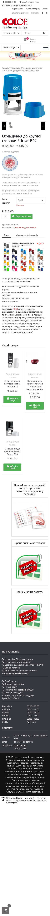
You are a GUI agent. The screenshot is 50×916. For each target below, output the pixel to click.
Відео (45, 8)
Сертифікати (17, 8)
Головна (5, 68)
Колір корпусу (6, 201)
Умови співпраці (33, 8)
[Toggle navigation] (46, 47)
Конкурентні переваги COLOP (19, 689)
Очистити (20, 205)
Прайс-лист (10, 681)
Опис (6, 235)
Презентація (11, 687)
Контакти (35, 13)
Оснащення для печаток (31, 68)
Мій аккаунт (10, 47)
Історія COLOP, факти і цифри (19, 659)
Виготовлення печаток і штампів (21, 670)
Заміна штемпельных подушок (19, 695)
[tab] (6, 235)
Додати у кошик (23, 216)
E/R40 (15, 309)
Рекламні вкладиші (14, 692)
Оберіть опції (14, 399)
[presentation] (4, 126)
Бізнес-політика (12, 667)
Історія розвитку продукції (17, 662)
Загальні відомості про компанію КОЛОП (24, 665)
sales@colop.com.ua (30, 2)
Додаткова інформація (27, 235)
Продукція (15, 68)
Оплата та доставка (20, 13)
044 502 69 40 (10, 2)
